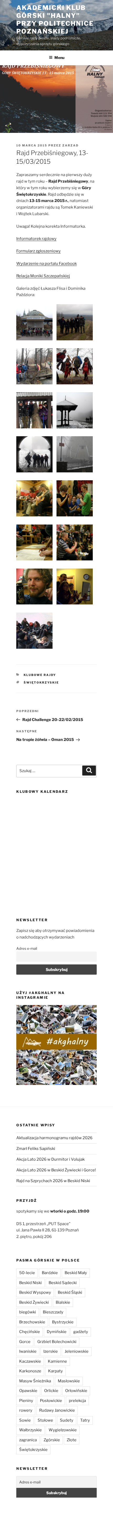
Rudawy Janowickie (57, 1410)
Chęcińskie (29, 1331)
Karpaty (55, 1371)
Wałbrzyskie (30, 1430)
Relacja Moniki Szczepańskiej (43, 276)
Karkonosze (30, 1371)
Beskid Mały (76, 1272)
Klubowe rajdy (40, 675)
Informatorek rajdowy (36, 238)
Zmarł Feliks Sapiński (35, 1148)
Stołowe (45, 1420)
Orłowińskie (76, 1390)
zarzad (70, 145)
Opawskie (28, 1390)
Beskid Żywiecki (34, 1302)
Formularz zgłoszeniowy (38, 251)
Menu (59, 57)
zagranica (28, 1440)
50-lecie (27, 1272)
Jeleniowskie (77, 1351)
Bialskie (63, 1302)
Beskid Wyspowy (35, 1292)
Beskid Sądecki (63, 1282)
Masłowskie (69, 1381)
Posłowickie (51, 1400)
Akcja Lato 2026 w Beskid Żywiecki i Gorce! (56, 1170)
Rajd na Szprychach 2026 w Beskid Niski (53, 1180)
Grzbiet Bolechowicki (56, 1341)
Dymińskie (56, 1331)
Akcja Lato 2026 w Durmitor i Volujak (50, 1159)
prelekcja (77, 1400)
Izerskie (50, 1351)
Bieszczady (53, 1312)
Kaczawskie (30, 1361)
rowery (25, 1410)
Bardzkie (50, 1272)
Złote (71, 1440)
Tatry (85, 1420)
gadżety (80, 1331)
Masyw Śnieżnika (35, 1381)
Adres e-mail (26, 948)
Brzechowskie (32, 1322)
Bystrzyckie (63, 1322)
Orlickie (51, 1390)
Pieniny (26, 1400)
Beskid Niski (30, 1282)
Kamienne (57, 1361)
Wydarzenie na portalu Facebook (46, 263)
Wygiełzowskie (63, 1430)
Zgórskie (52, 1440)
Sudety (66, 1420)
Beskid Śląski (70, 1292)
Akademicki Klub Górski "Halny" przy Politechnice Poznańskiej (55, 19)
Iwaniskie (28, 1351)
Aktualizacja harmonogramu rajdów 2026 (54, 1138)
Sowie (25, 1420)
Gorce (24, 1341)
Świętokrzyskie (41, 682)
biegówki (27, 1312)
